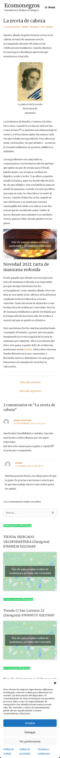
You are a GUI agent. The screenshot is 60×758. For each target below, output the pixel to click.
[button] (55, 683)
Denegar (30, 732)
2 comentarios (11, 26)
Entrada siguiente (30, 390)
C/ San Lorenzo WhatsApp (18, 599)
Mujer (25, 26)
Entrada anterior (30, 382)
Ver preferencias (30, 741)
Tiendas (34, 26)
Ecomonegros (22, 5)
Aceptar (30, 723)
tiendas (28, 349)
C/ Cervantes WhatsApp (16, 668)
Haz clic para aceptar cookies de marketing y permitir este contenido (30, 244)
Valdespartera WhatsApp (17, 525)
